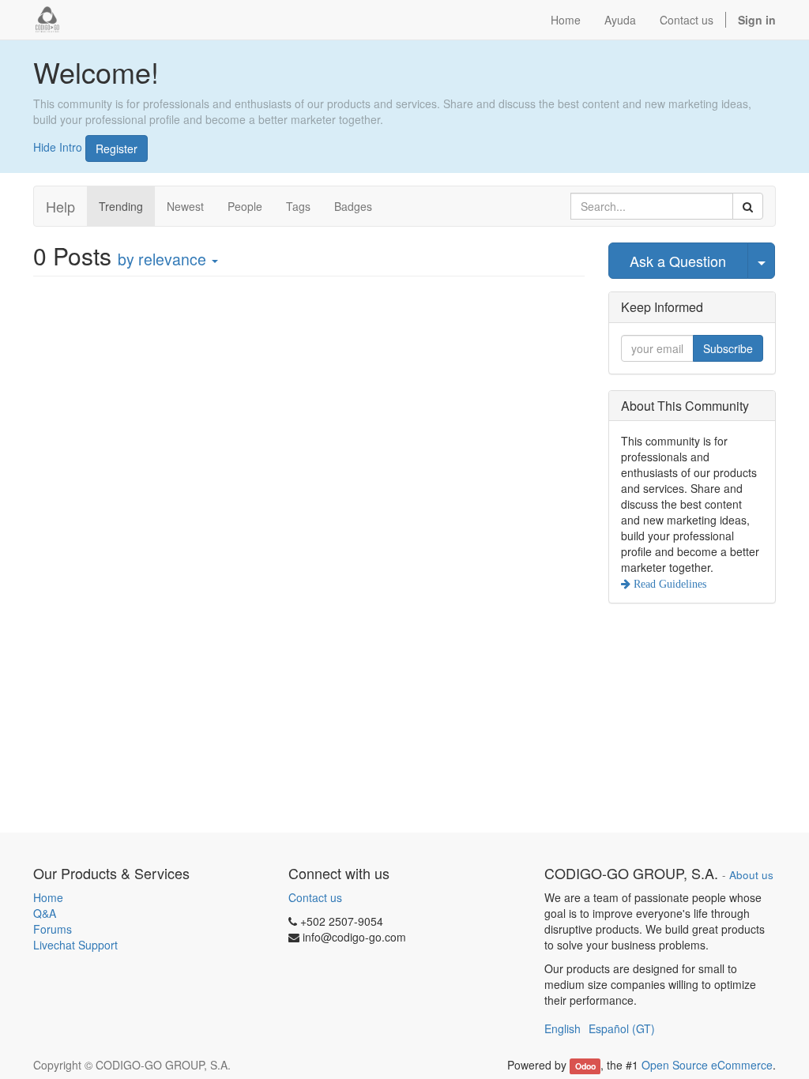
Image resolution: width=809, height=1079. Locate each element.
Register (116, 148)
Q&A (44, 913)
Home (48, 897)
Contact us (315, 897)
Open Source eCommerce (707, 1065)
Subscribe (728, 348)
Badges (353, 206)
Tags (298, 206)
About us (751, 874)
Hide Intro (57, 146)
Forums (52, 929)
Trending (121, 206)
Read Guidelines (668, 583)
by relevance (164, 259)
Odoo (585, 1066)
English (562, 1028)
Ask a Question (678, 260)
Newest (185, 206)
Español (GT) (622, 1028)
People (245, 206)
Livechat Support (75, 945)
